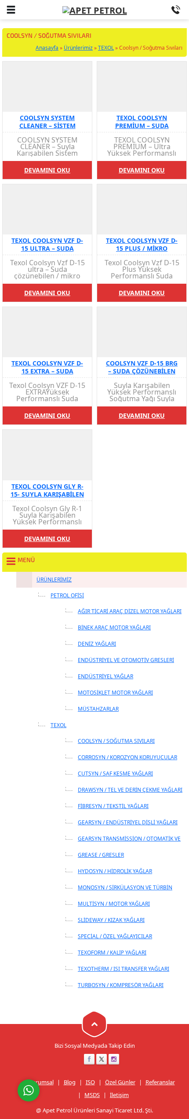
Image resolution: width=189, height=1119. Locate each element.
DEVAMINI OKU (47, 170)
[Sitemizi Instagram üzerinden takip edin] (114, 1059)
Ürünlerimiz (78, 47)
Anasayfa (47, 47)
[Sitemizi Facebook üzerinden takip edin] (89, 1059)
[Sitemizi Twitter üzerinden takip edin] (101, 1059)
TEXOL (106, 47)
